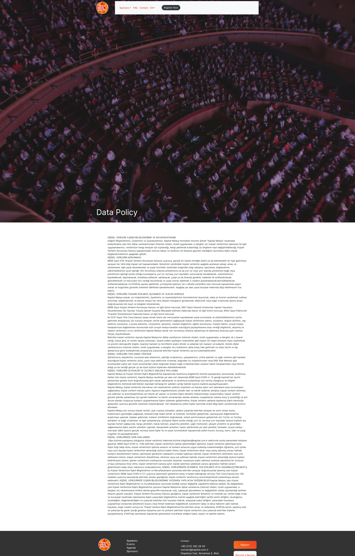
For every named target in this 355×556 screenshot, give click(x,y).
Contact (144, 7)
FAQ (135, 7)
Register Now (171, 7)
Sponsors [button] (124, 7)
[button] (152, 8)
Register (245, 544)
